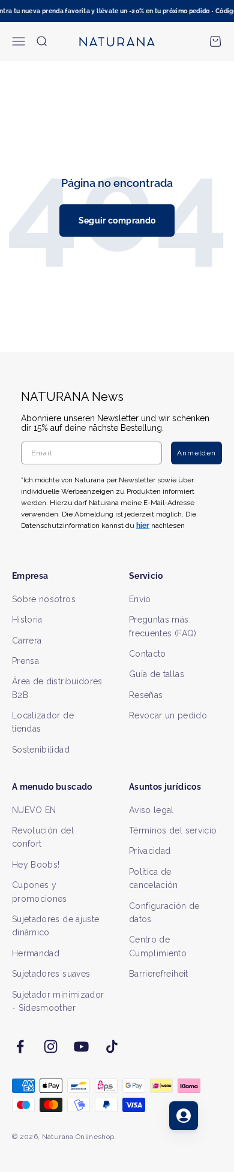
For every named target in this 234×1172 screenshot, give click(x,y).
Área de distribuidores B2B (57, 687)
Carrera (26, 640)
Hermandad (35, 953)
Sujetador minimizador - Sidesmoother (58, 1001)
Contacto (147, 654)
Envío (140, 599)
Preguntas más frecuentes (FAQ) (163, 626)
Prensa (25, 661)
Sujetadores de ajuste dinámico (55, 925)
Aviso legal (151, 810)
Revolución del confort (43, 837)
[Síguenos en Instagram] (51, 1046)
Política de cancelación (153, 878)
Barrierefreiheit (158, 973)
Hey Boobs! (36, 864)
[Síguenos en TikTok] (112, 1046)
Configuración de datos (164, 912)
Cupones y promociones (39, 891)
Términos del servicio (173, 830)
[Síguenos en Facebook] (20, 1046)
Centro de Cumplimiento (158, 946)
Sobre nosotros (44, 599)
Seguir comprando (117, 220)
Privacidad (150, 851)
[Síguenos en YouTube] (81, 1046)
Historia (27, 619)
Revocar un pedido (168, 715)
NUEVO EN (34, 810)
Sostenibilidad (41, 749)
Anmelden (196, 453)
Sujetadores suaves (51, 973)
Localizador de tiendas (43, 722)
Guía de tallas (156, 674)
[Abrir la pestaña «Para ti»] (183, 1115)
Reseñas (146, 695)
